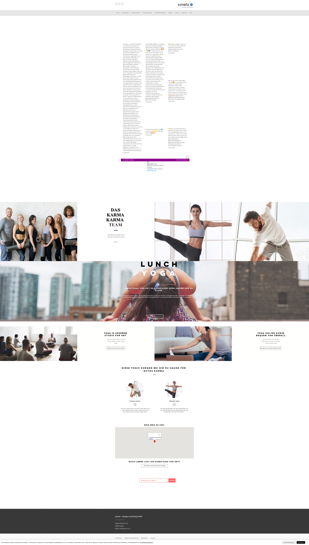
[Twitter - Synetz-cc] (116, 4)
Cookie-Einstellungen (289, 542)
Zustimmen (301, 542)
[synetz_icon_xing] (119, 4)
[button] (157, 316)
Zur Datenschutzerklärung (146, 542)
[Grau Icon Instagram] (135, 404)
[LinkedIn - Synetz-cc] (122, 4)
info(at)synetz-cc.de (124, 528)
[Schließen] (307, 542)
